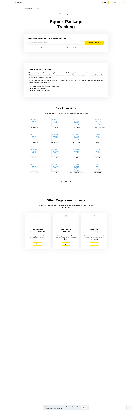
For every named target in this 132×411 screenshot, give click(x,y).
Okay (84, 407)
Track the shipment (94, 42)
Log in (104, 2)
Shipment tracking (30, 8)
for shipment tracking (75, 47)
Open (37, 244)
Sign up (116, 2)
